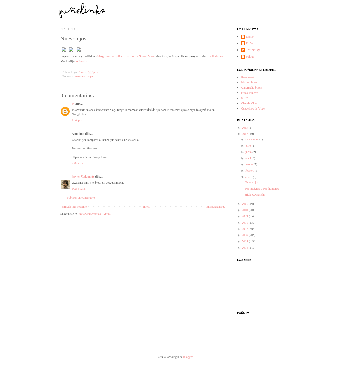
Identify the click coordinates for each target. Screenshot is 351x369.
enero (249, 177)
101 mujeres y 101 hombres (262, 188)
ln (73, 104)
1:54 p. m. (78, 120)
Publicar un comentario (81, 197)
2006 (245, 235)
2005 (245, 241)
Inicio (146, 206)
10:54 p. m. (79, 188)
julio (248, 145)
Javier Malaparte (83, 176)
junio (248, 151)
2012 (245, 133)
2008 (245, 222)
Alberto (81, 61)
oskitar (250, 56)
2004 (245, 247)
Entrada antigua (215, 206)
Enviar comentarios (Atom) (94, 214)
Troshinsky (253, 50)
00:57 (244, 98)
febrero (250, 170)
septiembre (252, 139)
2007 (245, 229)
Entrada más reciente (74, 206)
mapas (90, 76)
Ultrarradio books (252, 87)
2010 (245, 210)
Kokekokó (247, 77)
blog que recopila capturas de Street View (126, 56)
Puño (249, 43)
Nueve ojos (252, 182)
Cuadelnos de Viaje (253, 108)
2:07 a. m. (78, 163)
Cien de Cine (249, 103)
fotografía (79, 76)
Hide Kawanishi (255, 194)
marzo (249, 164)
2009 (245, 216)
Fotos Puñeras (249, 92)
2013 (245, 127)
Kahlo (250, 36)
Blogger (188, 357)
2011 (245, 203)
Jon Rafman (214, 56)
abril (248, 158)
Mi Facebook (249, 82)
